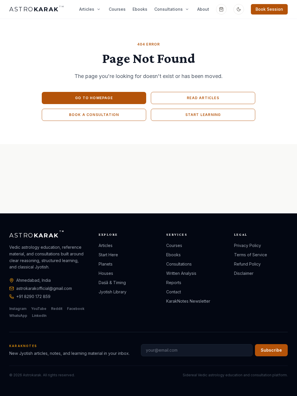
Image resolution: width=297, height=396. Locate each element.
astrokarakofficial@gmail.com (44, 288)
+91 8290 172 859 (33, 296)
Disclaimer (243, 273)
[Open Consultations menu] (187, 9)
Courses (117, 9)
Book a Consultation (94, 114)
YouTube (38, 308)
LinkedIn (39, 315)
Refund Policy (247, 263)
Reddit (56, 308)
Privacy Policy (247, 245)
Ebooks (140, 9)
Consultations (168, 9)
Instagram (17, 308)
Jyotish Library (112, 291)
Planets (106, 263)
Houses (106, 273)
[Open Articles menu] (98, 9)
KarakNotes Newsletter (188, 301)
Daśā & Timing (112, 282)
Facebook (75, 308)
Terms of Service (250, 254)
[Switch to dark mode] (238, 9)
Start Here (108, 254)
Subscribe (271, 350)
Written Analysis (181, 273)
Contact (173, 291)
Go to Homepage (94, 98)
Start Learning (203, 114)
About (203, 9)
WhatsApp (18, 315)
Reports (173, 282)
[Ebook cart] (221, 9)
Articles (86, 9)
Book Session (269, 9)
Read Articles (203, 98)
